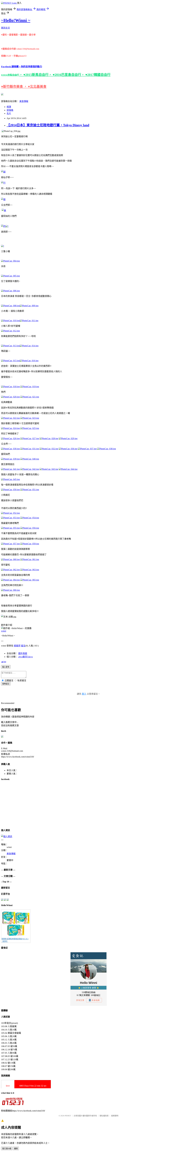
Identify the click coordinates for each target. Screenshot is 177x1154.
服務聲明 (114, 1116)
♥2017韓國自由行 (97, 74)
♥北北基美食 (37, 86)
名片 (9, 113)
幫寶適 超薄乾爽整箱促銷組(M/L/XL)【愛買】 (15, 940)
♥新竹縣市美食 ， (14, 86)
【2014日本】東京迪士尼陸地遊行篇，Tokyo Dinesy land (48, 125)
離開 (16, 1149)
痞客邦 (17, 646)
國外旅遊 (22, 653)
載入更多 (5, 667)
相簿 (9, 107)
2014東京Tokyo (25, 657)
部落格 (10, 110)
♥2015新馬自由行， (38, 74)
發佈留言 (5, 684)
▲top (3, 661)
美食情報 (23, 101)
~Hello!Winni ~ (15, 20)
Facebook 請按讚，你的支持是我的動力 (21, 66)
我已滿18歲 (6, 1149)
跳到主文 (5, 28)
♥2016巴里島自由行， (69, 74)
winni (3, 631)
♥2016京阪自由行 (10, 75)
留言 (23, 646)
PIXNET (68, 1116)
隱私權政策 (104, 1116)
